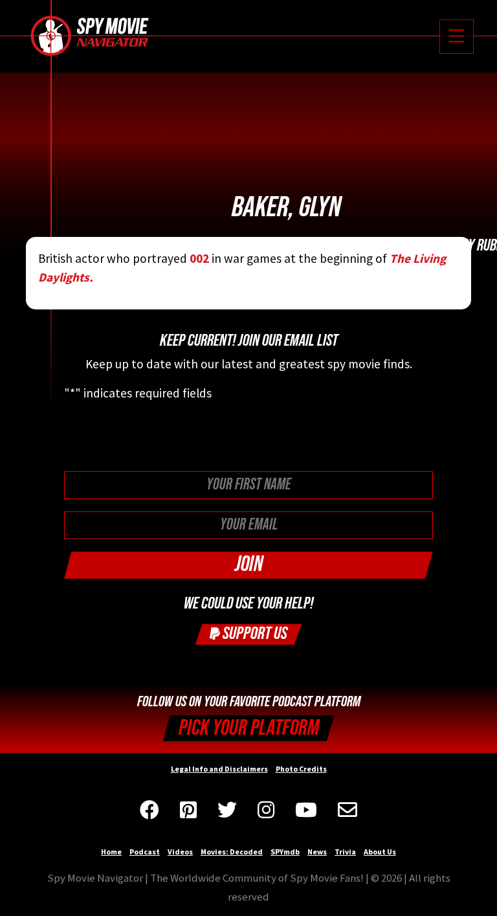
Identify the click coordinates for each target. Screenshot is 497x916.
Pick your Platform (249, 728)
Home (111, 851)
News (317, 851)
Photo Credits (301, 769)
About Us (380, 851)
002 (199, 258)
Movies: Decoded (232, 851)
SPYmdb (285, 851)
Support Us (253, 633)
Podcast (144, 851)
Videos (180, 851)
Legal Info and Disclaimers (219, 769)
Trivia (345, 851)
